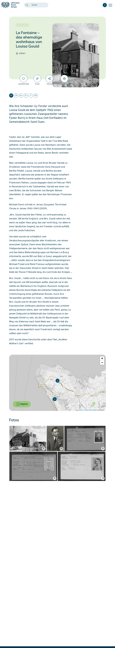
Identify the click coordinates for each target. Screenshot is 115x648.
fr (16, 95)
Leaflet (80, 410)
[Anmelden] (105, 5)
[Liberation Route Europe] (10, 5)
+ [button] (102, 358)
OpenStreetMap (91, 410)
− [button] (102, 362)
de (11, 95)
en (36, 95)
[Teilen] (49, 78)
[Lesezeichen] (23, 78)
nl (21, 95)
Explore (24, 403)
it (31, 95)
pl (26, 95)
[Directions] (64, 78)
